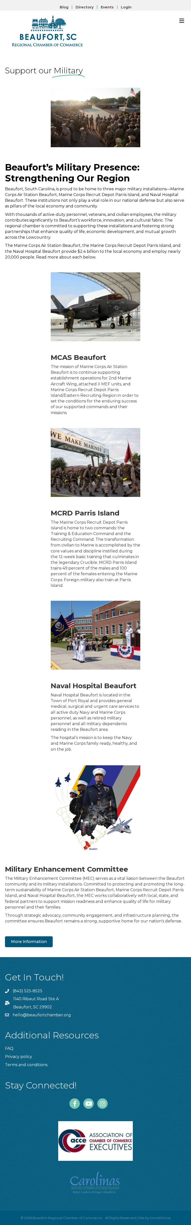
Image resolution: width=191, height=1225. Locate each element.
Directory (85, 7)
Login (126, 7)
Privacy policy (18, 1056)
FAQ (9, 1048)
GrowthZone (160, 1218)
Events (107, 7)
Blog (64, 7)
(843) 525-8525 (27, 991)
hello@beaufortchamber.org (42, 1015)
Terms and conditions (26, 1064)
